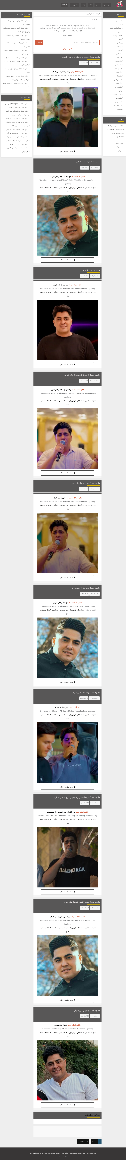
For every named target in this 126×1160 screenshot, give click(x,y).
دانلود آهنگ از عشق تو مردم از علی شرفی (82, 375)
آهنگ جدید (119, 21)
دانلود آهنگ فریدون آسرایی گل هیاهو (16, 118)
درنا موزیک (119, 147)
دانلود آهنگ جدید (76, 71)
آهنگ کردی (119, 54)
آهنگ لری (120, 57)
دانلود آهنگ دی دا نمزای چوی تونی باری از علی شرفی (77, 797)
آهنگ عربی (119, 98)
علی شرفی (55, 71)
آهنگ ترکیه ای (118, 105)
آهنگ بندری (119, 87)
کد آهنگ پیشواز (118, 35)
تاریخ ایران (119, 143)
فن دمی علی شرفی (91, 270)
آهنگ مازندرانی (118, 61)
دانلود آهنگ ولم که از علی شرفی (86, 692)
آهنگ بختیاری (118, 65)
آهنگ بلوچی (119, 72)
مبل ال (120, 151)
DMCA (64, 5)
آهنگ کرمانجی (118, 80)
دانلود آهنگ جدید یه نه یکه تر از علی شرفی (81, 57)
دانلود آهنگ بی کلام (116, 28)
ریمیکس (106, 5)
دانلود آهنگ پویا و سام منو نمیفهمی (17, 129)
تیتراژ (90, 5)
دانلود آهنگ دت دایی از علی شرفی (85, 483)
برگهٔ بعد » (81, 1141)
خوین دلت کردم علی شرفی (88, 162)
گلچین (120, 50)
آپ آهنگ (97, 14)
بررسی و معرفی (118, 94)
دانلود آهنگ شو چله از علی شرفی (85, 588)
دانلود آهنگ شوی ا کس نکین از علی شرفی (81, 902)
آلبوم (121, 39)
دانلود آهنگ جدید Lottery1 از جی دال (16, 104)
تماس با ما (74, 5)
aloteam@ (120, 137)
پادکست (120, 109)
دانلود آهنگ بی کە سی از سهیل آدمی (17, 133)
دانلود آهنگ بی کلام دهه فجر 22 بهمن (16, 57)
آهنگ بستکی (118, 69)
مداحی (98, 5)
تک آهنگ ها (63, 1157)
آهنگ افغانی (119, 83)
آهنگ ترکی (119, 76)
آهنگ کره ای (119, 102)
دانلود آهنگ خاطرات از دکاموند (18, 144)
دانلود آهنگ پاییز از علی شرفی (87, 1010)
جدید (83, 5)
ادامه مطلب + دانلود (66, 151)
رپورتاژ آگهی (119, 46)
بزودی (121, 91)
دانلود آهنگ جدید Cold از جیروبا (18, 107)
